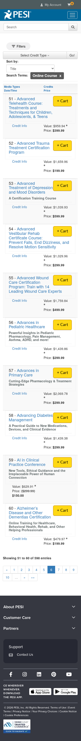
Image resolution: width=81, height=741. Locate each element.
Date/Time (10, 90)
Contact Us (25, 654)
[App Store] (40, 691)
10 (7, 577)
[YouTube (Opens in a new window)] (69, 674)
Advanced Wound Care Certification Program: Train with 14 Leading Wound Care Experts (35, 284)
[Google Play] (66, 691)
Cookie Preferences (17, 715)
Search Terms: (17, 75)
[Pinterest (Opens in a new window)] (53, 674)
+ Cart (62, 101)
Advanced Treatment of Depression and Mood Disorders (31, 187)
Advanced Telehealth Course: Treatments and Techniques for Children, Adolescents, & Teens (30, 107)
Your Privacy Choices (44, 711)
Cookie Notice (68, 711)
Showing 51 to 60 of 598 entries (27, 558)
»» (33, 577)
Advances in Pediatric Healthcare (27, 324)
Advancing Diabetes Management (31, 417)
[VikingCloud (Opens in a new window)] (16, 726)
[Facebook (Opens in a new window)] (11, 674)
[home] (17, 15)
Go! (72, 55)
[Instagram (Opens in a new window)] (24, 674)
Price (47, 90)
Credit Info (19, 125)
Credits (48, 87)
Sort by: (12, 61)
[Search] (72, 27)
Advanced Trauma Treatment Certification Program (29, 147)
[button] (60, 75)
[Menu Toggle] (72, 15)
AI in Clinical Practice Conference (27, 462)
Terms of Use (58, 708)
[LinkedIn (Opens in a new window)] (39, 674)
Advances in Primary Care (24, 372)
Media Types (12, 87)
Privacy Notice (21, 711)
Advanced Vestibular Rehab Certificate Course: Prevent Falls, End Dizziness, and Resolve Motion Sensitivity (39, 237)
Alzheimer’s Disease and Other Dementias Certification (30, 512)
